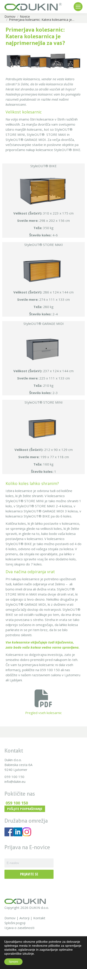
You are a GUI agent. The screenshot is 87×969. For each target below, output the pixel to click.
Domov (10, 918)
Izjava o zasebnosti (19, 927)
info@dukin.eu (14, 781)
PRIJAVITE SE (29, 874)
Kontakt (39, 918)
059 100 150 (14, 776)
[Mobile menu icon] (78, 6)
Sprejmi (13, 961)
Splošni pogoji (14, 923)
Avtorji (24, 918)
